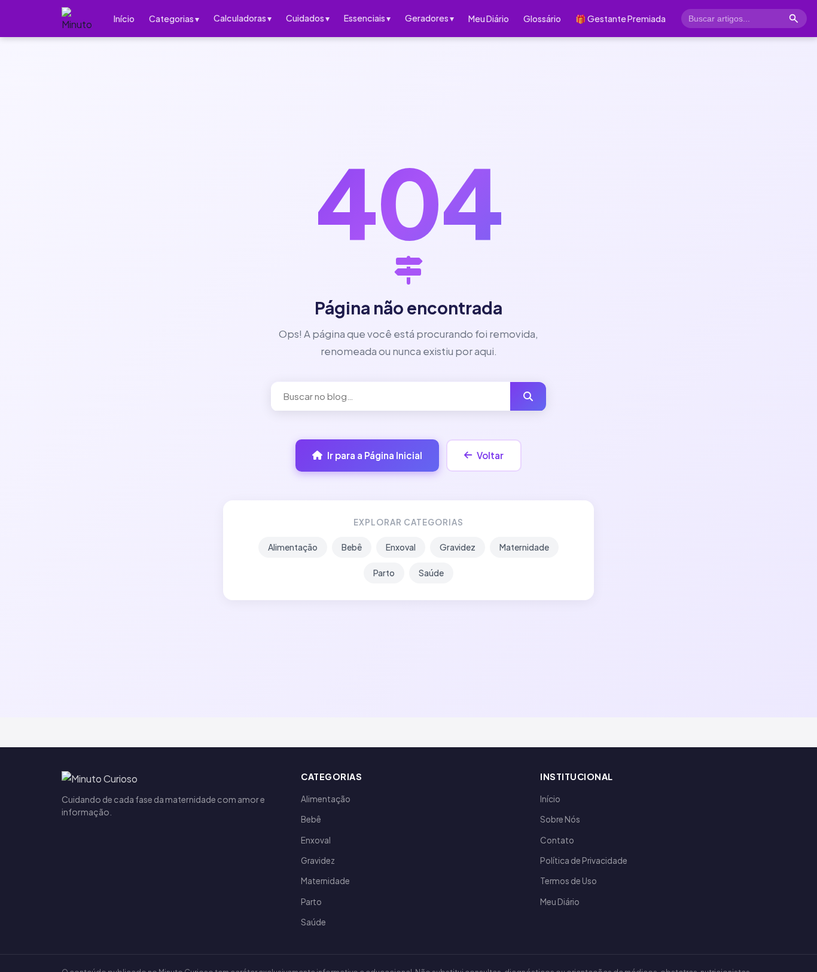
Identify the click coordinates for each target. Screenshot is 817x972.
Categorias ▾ (174, 18)
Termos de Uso (568, 881)
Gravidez (457, 547)
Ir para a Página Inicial (374, 455)
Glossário (542, 18)
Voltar (490, 455)
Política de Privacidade (583, 860)
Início (124, 18)
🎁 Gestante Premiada (620, 18)
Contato (557, 840)
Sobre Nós (560, 819)
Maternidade (524, 547)
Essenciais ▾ (367, 18)
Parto (384, 573)
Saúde (431, 573)
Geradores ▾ (429, 18)
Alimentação (293, 547)
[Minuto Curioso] (79, 18)
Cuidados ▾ (308, 18)
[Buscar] (794, 19)
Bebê (352, 547)
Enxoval (401, 547)
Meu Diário (488, 18)
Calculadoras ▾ (243, 18)
